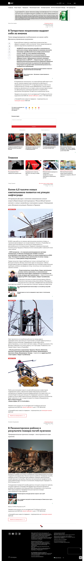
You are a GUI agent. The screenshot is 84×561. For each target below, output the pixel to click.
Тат (63, 3)
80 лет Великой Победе (58, 7)
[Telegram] (9, 46)
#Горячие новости (49, 23)
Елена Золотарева (12, 23)
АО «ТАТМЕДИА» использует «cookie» (38, 552)
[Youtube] (13, 534)
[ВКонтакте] (9, 43)
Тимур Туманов (11, 183)
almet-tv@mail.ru (34, 95)
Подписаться (74, 552)
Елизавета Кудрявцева (13, 421)
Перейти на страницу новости (16, 415)
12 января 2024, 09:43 (48, 24)
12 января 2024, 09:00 (48, 184)
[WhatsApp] (9, 52)
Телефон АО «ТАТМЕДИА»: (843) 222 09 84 (62, 542)
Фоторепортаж (71, 7)
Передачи (25, 7)
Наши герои (17, 7)
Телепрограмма (45, 7)
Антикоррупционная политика (60, 540)
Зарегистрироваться (45, 129)
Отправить (34, 126)
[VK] (9, 534)
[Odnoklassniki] (16, 534)
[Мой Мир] (9, 55)
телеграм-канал (19, 100)
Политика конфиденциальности (37, 556)
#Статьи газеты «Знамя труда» (46, 183)
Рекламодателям (35, 7)
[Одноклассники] (9, 49)
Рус (58, 3)
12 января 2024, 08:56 (48, 423)
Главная (10, 7)
